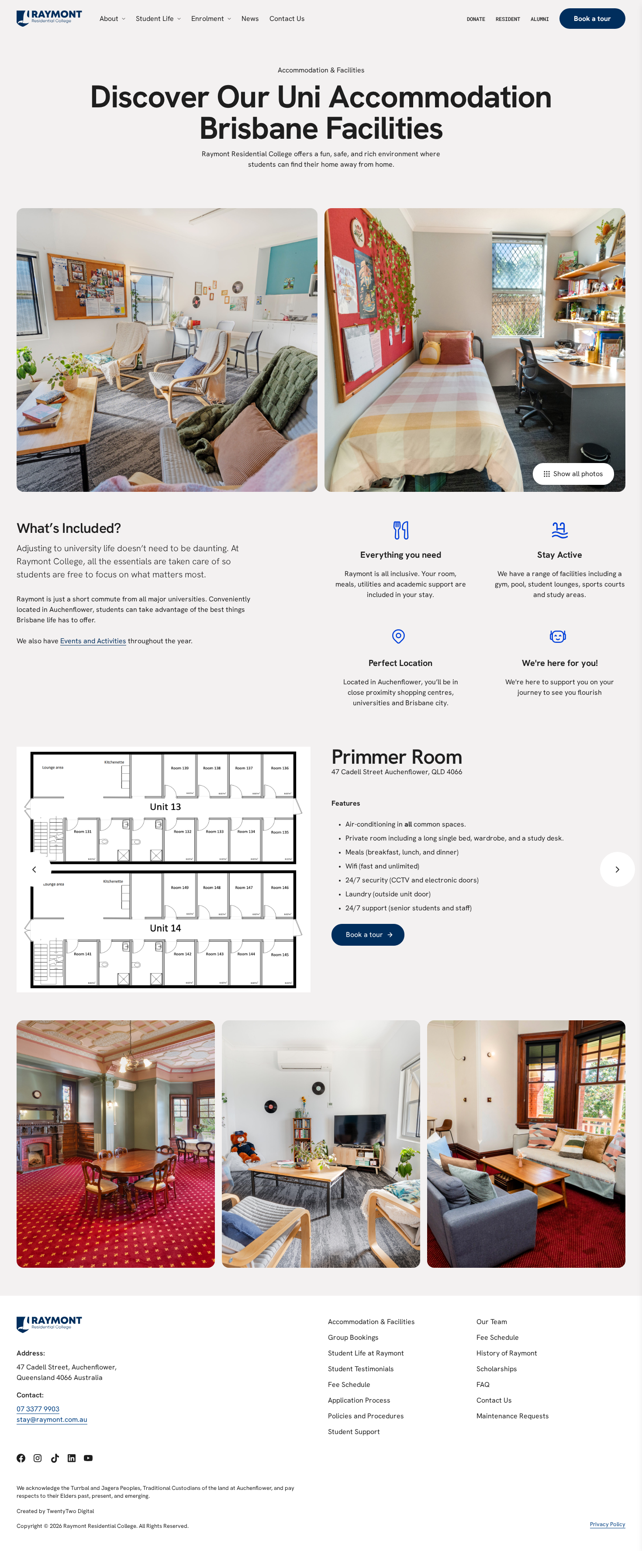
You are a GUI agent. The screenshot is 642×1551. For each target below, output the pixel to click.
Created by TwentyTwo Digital (55, 1511)
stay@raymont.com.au (52, 1419)
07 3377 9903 (38, 1409)
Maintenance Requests (512, 1416)
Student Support (354, 1431)
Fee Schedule (349, 1384)
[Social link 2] (37, 1458)
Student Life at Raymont (366, 1353)
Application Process (359, 1400)
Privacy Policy (607, 1524)
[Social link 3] (55, 1458)
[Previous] (34, 869)
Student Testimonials (361, 1368)
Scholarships (496, 1368)
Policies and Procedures (366, 1416)
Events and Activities (93, 640)
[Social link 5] (88, 1458)
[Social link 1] (21, 1458)
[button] (34, 869)
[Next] (617, 869)
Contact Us (494, 1400)
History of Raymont (506, 1353)
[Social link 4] (71, 1458)
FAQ (483, 1384)
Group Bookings (353, 1337)
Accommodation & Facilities (371, 1321)
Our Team (491, 1321)
